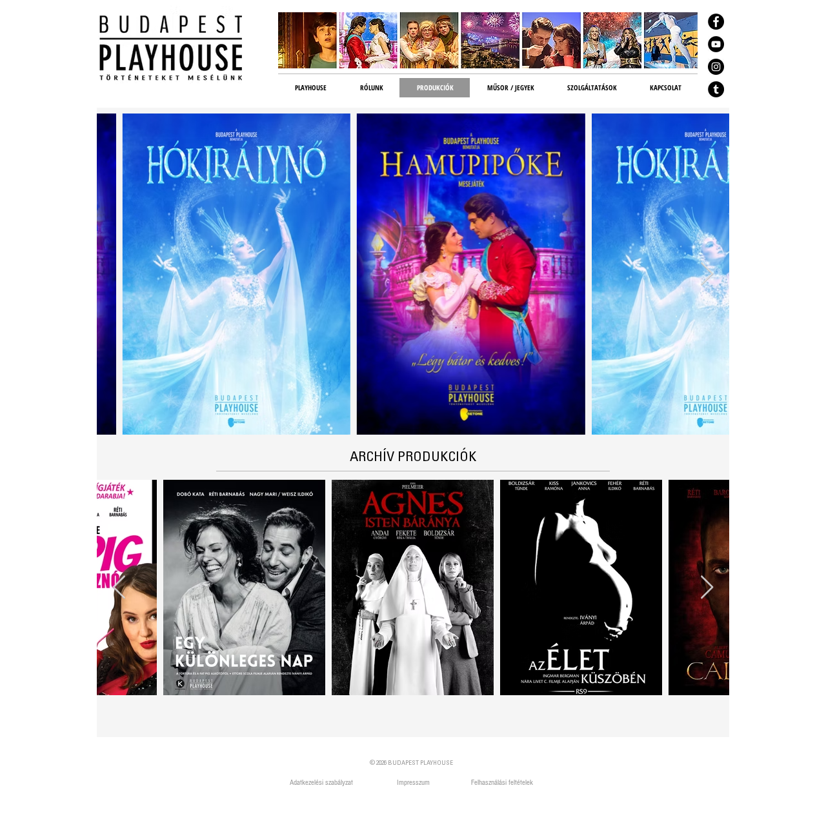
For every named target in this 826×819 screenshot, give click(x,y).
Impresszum (413, 782)
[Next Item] (707, 274)
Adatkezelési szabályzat (322, 782)
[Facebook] (716, 22)
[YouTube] (716, 44)
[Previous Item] (119, 587)
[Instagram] (716, 67)
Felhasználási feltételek (502, 782)
